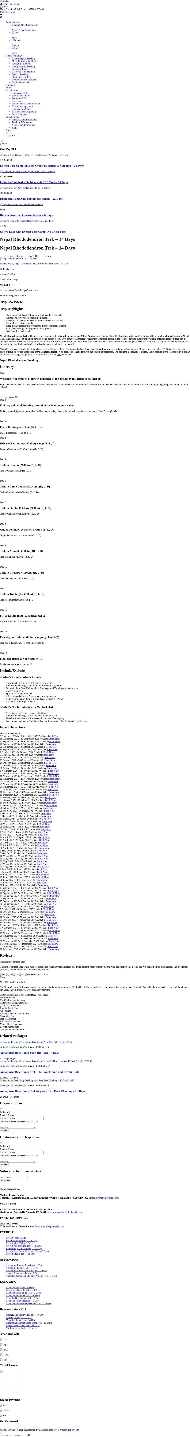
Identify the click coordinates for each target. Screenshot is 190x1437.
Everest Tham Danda (16, 1238)
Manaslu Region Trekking (24, 61)
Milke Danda (10, 339)
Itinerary (20, 256)
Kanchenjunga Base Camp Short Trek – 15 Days (29, 1322)
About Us (11, 90)
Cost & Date (34, 256)
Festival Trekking (20, 74)
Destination (11, 22)
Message (4, 1127)
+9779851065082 (35, 9)
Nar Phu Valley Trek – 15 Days (20, 1328)
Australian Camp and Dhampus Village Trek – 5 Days (31, 1276)
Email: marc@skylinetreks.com (49, 1226)
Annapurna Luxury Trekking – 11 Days (24, 1265)
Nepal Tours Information (23, 125)
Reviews (47, 256)
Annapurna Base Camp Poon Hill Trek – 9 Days (29, 1052)
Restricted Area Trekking (23, 71)
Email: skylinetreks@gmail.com (104, 1198)
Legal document (19, 114)
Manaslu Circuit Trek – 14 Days (21, 1320)
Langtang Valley (127, 336)
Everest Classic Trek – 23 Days (20, 1254)
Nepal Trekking (13, 55)
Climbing (10, 85)
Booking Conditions (21, 109)
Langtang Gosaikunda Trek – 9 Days (23, 1292)
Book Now (53, 736)
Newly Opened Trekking (23, 66)
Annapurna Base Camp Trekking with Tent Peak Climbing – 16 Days (42, 1091)
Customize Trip (7, 1016)
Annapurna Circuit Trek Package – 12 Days (26, 1270)
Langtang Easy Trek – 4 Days (20, 1287)
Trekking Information (22, 122)
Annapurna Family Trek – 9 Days (22, 1268)
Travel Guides (13, 117)
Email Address (7, 1115)
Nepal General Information (24, 119)
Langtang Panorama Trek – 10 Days (23, 1295)
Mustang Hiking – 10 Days (18, 1317)
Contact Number (8, 1118)
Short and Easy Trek (21, 77)
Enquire (3, 1008)
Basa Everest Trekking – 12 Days (21, 1240)
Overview (8, 256)
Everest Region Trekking (23, 58)
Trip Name (5, 1121)
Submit (4, 1131)
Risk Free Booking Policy (24, 111)
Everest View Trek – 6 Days (19, 1243)
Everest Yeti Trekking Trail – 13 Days (23, 1246)
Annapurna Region (21, 63)
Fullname (4, 1112)
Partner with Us (19, 98)
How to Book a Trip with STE (26, 103)
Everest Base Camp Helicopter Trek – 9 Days (27, 1251)
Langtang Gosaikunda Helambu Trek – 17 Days (28, 1303)
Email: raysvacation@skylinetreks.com (65, 1212)
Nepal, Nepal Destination (19, 263)
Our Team (16, 101)
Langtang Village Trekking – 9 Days (23, 1290)
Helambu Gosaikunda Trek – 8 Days (23, 1298)
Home (3, 263)
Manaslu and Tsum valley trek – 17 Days (25, 1315)
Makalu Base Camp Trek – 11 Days (22, 1325)
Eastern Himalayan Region (24, 79)
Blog (14, 127)
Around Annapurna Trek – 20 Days (22, 1273)
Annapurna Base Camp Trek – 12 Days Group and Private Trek (39, 1071)
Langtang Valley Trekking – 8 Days (22, 1300)
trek (59, 354)
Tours (8, 87)
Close (2, 977)
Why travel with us (21, 95)
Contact (9, 130)
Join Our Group (7, 12)
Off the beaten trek (20, 82)
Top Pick (10, 135)
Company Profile (20, 93)
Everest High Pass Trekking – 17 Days (24, 1248)
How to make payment (22, 106)
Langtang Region (20, 69)
